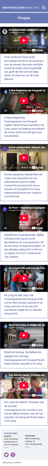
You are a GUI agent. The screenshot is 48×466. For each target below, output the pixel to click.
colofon (17, 462)
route (6, 447)
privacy (10, 462)
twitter (6, 454)
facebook (13, 454)
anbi (4, 462)
